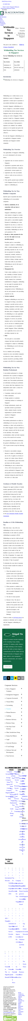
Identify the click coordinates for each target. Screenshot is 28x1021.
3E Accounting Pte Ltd (8, 1012)
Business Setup (10, 723)
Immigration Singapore (12, 694)
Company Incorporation (9, 773)
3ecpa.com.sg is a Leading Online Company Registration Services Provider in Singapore (22, 785)
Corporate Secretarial (12, 698)
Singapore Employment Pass (13, 803)
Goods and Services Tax (16, 797)
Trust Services (10, 756)
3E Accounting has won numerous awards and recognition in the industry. (22, 808)
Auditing (8, 716)
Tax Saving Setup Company (16, 808)
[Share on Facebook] (5, 678)
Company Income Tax (16, 780)
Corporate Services (11, 685)
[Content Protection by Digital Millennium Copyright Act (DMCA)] (10, 1020)
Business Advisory (11, 719)
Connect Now (8, 666)
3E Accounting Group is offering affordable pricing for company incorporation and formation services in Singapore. (22, 835)
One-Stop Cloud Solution (10, 728)
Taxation (8, 709)
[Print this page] (19, 678)
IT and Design (10, 746)
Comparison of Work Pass (13, 776)
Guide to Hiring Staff (11, 812)
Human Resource (11, 712)
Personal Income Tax (16, 788)
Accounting (9, 705)
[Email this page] (22, 678)
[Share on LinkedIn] (12, 678)
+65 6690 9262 (6, 4)
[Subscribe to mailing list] (15, 678)
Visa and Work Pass (11, 785)
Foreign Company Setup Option (8, 781)
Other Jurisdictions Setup (13, 732)
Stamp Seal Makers (11, 736)
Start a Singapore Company (11, 690)
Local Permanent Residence (13, 795)
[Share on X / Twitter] (8, 678)
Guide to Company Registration (9, 790)
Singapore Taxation (17, 773)
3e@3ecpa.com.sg (17, 617)
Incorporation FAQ (9, 797)
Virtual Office (10, 701)
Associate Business (11, 743)
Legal (7, 739)
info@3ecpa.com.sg (6, 1)
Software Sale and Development (11, 751)
